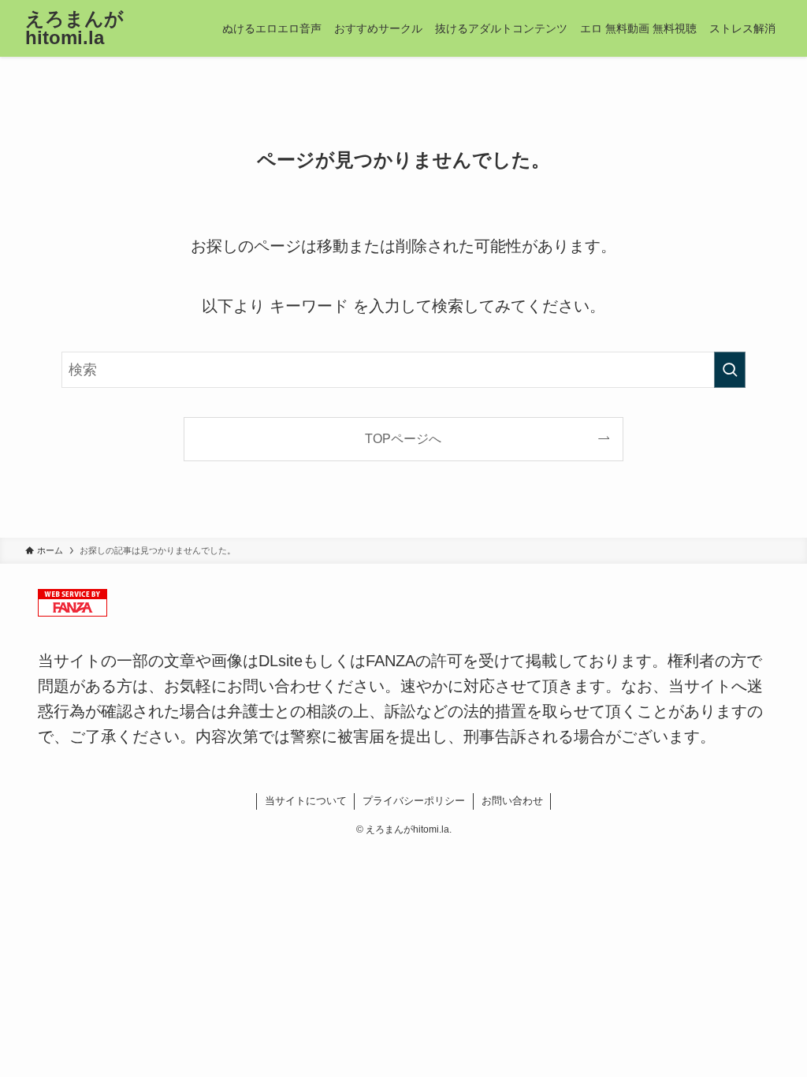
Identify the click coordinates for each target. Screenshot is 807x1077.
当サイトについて (306, 801)
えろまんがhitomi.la (74, 28)
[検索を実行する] (730, 370)
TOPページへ (403, 438)
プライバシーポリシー (414, 801)
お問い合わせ (512, 801)
